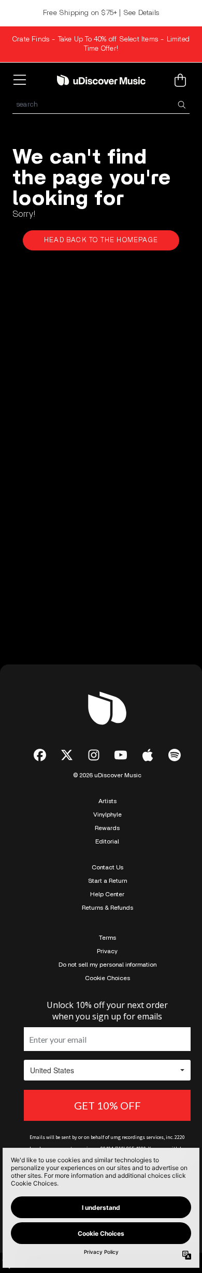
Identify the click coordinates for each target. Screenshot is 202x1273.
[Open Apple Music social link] (147, 755)
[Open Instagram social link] (93, 755)
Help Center (107, 894)
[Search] (181, 105)
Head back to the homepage (101, 240)
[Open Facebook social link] (39, 755)
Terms (107, 938)
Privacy (107, 951)
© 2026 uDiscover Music (107, 775)
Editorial (107, 841)
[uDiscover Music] (101, 80)
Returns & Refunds (107, 908)
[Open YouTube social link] (120, 755)
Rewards (107, 828)
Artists (107, 801)
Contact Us (107, 867)
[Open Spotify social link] (174, 755)
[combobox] (101, 105)
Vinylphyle (107, 814)
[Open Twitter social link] (66, 755)
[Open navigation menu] (21, 80)
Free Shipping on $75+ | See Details (101, 13)
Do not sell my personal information (107, 964)
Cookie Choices (107, 978)
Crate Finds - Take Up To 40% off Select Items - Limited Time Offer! (101, 44)
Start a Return (107, 881)
